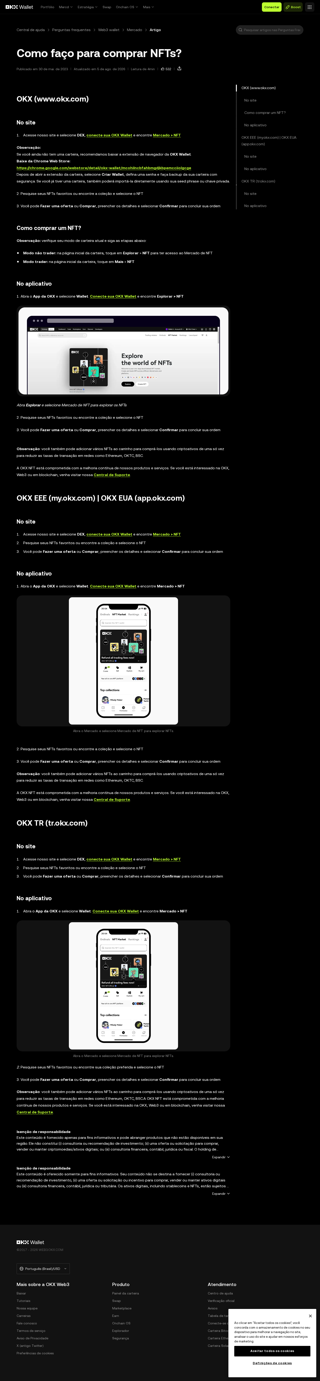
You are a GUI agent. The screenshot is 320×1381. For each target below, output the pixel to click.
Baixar (21, 1293)
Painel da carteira (125, 1293)
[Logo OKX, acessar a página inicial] (19, 7)
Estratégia (86, 7)
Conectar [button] (271, 7)
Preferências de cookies (35, 1353)
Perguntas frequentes (71, 30)
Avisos (212, 1308)
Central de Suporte (112, 475)
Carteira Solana (220, 1346)
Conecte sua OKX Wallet (113, 296)
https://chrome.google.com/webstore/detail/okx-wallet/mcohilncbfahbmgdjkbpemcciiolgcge (104, 168)
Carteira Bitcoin (220, 1331)
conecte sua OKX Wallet (109, 135)
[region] (272, 1343)
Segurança (120, 1338)
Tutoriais (23, 1301)
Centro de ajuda (220, 1293)
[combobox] (272, 30)
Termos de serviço (31, 1331)
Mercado (134, 30)
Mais (146, 7)
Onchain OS (125, 7)
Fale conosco (27, 1323)
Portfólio (47, 7)
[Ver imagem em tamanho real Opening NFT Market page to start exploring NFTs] (123, 351)
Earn (115, 1316)
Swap (107, 7)
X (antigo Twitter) (30, 1346)
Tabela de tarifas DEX (225, 1316)
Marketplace (121, 1308)
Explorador (120, 1331)
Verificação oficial (221, 1301)
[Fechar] (310, 1316)
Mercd (64, 7)
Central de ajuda (31, 30)
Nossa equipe (27, 1308)
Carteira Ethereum (222, 1338)
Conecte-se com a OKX (226, 1323)
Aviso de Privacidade (32, 1338)
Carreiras (23, 1316)
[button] (240, 30)
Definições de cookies (272, 1363)
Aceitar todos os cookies (272, 1351)
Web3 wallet (108, 30)
